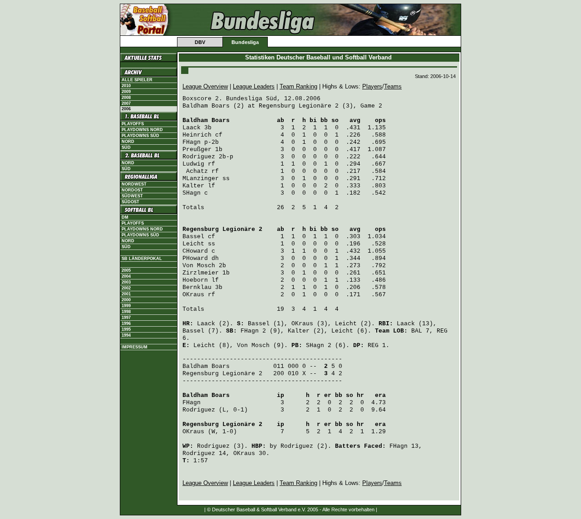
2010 (126, 85)
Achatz (197, 171)
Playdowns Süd (140, 135)
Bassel (193, 236)
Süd (126, 147)
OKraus (193, 294)
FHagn (191, 142)
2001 (126, 294)
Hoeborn (195, 280)
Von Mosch (198, 265)
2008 (126, 97)
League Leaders (254, 86)
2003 (126, 282)
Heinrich (197, 135)
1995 (126, 329)
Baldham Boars (206, 120)
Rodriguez (198, 156)
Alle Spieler (137, 80)
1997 (126, 317)
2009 (126, 91)
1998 (126, 311)
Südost (130, 202)
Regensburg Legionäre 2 (222, 229)
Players (372, 86)
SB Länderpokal (142, 258)
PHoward (195, 258)
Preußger (197, 149)
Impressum (135, 347)
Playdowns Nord (142, 129)
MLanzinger (200, 178)
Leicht (193, 243)
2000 (126, 300)
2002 (126, 288)
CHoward (195, 251)
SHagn (191, 193)
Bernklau (197, 287)
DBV (200, 42)
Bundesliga (245, 42)
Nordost (132, 190)
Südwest (132, 196)
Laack (191, 127)
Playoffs (133, 124)
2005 (126, 270)
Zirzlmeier (200, 272)
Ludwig (193, 164)
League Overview (205, 86)
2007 (126, 103)
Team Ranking (298, 86)
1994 (126, 335)
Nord (128, 141)
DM (125, 217)
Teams (393, 86)
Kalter (193, 185)
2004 (126, 276)
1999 (126, 306)
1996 (126, 323)
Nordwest (134, 184)
